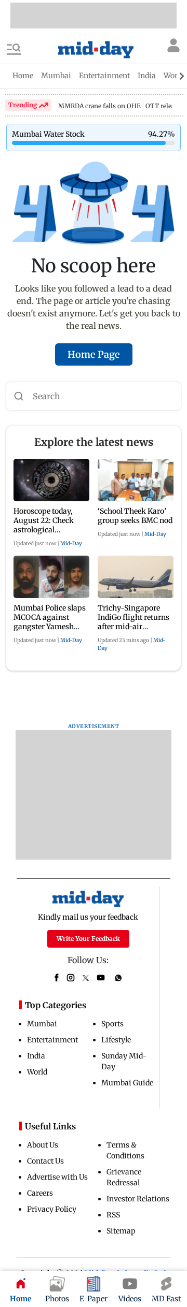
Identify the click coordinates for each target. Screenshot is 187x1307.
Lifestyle (116, 1039)
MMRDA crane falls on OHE (99, 106)
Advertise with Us (57, 1177)
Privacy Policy (51, 1209)
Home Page (94, 354)
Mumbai (42, 1023)
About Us (42, 1145)
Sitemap (121, 1231)
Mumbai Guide (127, 1082)
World (37, 1072)
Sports (112, 1023)
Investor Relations (137, 1198)
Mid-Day (71, 543)
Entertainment (52, 1039)
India (36, 1056)
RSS (113, 1214)
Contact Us (45, 1161)
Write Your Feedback (88, 938)
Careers (40, 1193)
